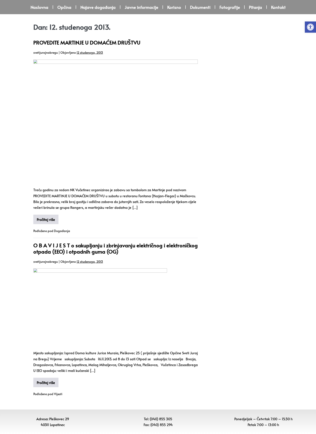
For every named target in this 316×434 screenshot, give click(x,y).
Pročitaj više (46, 219)
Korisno (174, 7)
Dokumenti (200, 7)
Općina (64, 7)
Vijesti (58, 394)
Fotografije (229, 7)
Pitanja (255, 7)
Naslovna (39, 7)
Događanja (62, 231)
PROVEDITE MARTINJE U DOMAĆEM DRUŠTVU (86, 42)
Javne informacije (141, 7)
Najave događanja (98, 7)
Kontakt (278, 7)
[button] (310, 27)
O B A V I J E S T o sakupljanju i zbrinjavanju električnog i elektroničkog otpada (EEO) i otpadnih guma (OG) (115, 248)
